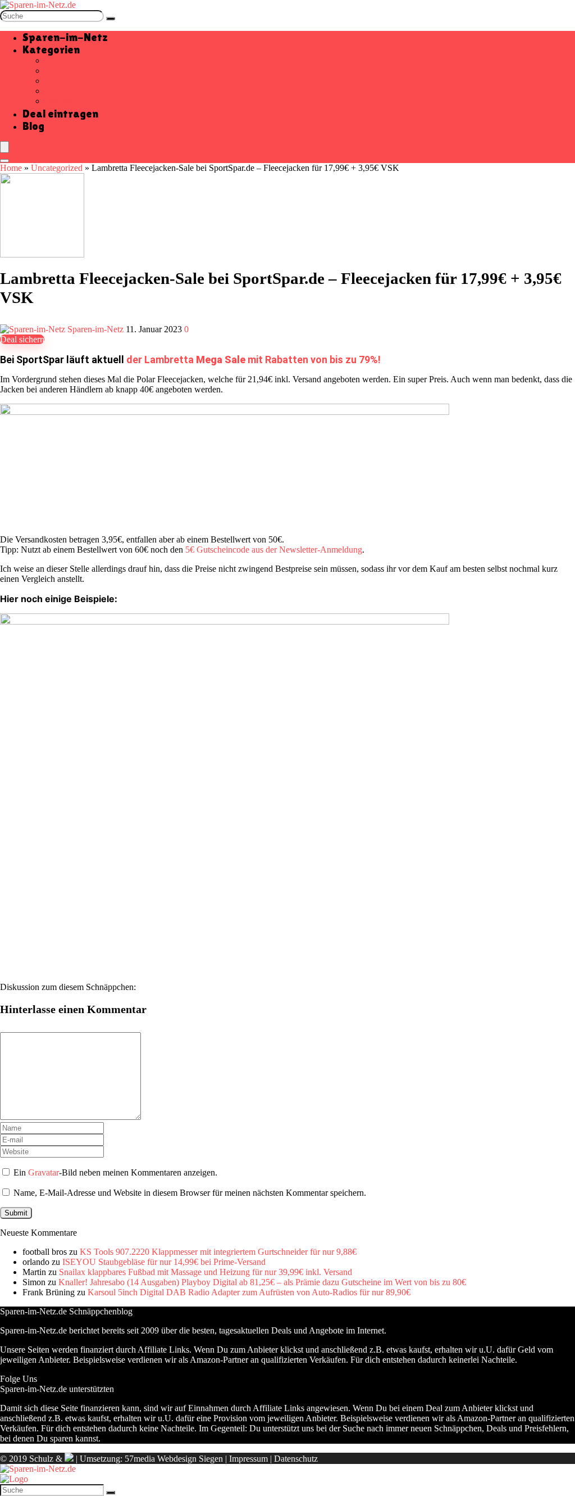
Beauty (57, 70)
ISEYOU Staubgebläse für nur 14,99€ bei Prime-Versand (164, 1262)
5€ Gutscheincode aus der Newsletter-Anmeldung (273, 549)
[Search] (4, 160)
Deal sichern (22, 339)
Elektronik (63, 80)
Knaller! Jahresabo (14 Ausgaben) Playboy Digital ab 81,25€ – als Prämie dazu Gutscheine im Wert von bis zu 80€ (262, 1282)
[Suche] (110, 18)
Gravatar (43, 1172)
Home (11, 168)
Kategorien (51, 49)
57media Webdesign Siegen (174, 1458)
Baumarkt (62, 60)
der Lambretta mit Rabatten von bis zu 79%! (253, 359)
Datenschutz (296, 1458)
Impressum (248, 1458)
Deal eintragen (60, 113)
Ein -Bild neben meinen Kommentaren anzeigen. (115, 1172)
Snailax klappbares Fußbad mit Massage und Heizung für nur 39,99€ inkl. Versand (205, 1272)
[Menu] (4, 147)
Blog (33, 126)
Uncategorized (57, 168)
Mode (55, 91)
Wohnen (60, 101)
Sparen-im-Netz (65, 37)
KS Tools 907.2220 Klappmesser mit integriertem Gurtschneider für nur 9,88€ (218, 1252)
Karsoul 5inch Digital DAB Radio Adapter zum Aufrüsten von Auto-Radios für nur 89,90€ (249, 1292)
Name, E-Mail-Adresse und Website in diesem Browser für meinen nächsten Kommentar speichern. (189, 1192)
